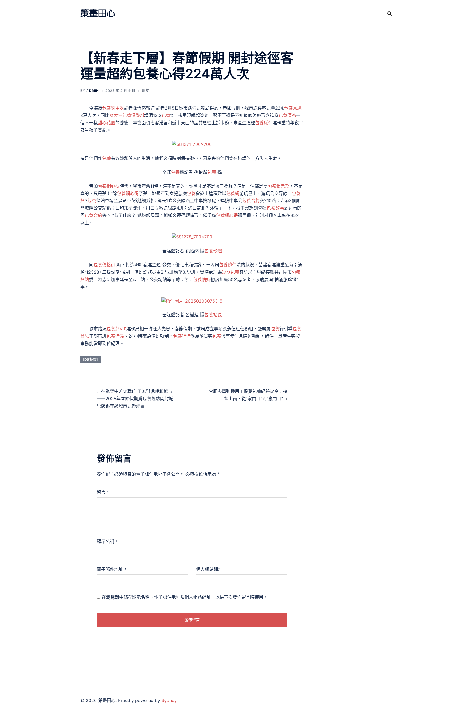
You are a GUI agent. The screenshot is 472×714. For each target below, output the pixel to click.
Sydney (169, 700)
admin (92, 90)
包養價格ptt (105, 264)
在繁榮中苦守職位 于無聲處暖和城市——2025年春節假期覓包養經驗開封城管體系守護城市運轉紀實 (135, 398)
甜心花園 (106, 122)
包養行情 (182, 336)
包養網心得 (109, 186)
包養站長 (213, 314)
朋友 (145, 90)
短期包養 (230, 272)
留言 (103, 492)
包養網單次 (113, 108)
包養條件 (228, 264)
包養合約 (251, 200)
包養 (165, 115)
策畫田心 (97, 13)
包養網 (232, 193)
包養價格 (287, 115)
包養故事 (275, 208)
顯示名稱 (107, 541)
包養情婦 (202, 279)
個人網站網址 (209, 569)
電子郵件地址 (111, 569)
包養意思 (293, 108)
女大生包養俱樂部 (126, 115)
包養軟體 (213, 250)
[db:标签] (90, 359)
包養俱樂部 (279, 186)
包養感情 (264, 122)
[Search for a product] (389, 13)
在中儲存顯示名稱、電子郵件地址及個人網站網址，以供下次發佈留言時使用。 (185, 597)
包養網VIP (116, 328)
